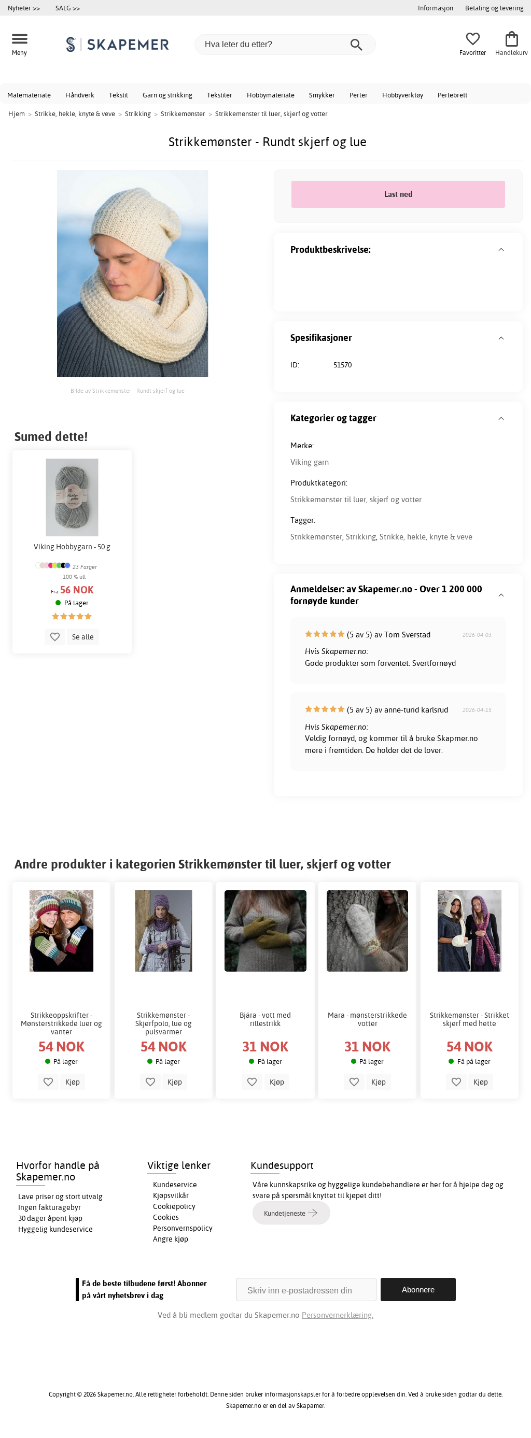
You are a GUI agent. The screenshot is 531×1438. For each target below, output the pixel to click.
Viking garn (309, 462)
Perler (359, 95)
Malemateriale (29, 95)
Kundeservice (175, 1184)
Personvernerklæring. (337, 1315)
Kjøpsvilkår (171, 1195)
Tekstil (118, 95)
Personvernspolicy (183, 1228)
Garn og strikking (167, 95)
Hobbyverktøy (402, 95)
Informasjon (435, 8)
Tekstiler (219, 95)
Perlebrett (452, 95)
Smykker (322, 95)
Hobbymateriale (271, 95)
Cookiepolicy (174, 1206)
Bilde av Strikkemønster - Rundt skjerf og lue (128, 390)
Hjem (16, 113)
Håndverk (79, 95)
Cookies (166, 1217)
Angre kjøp (170, 1239)
